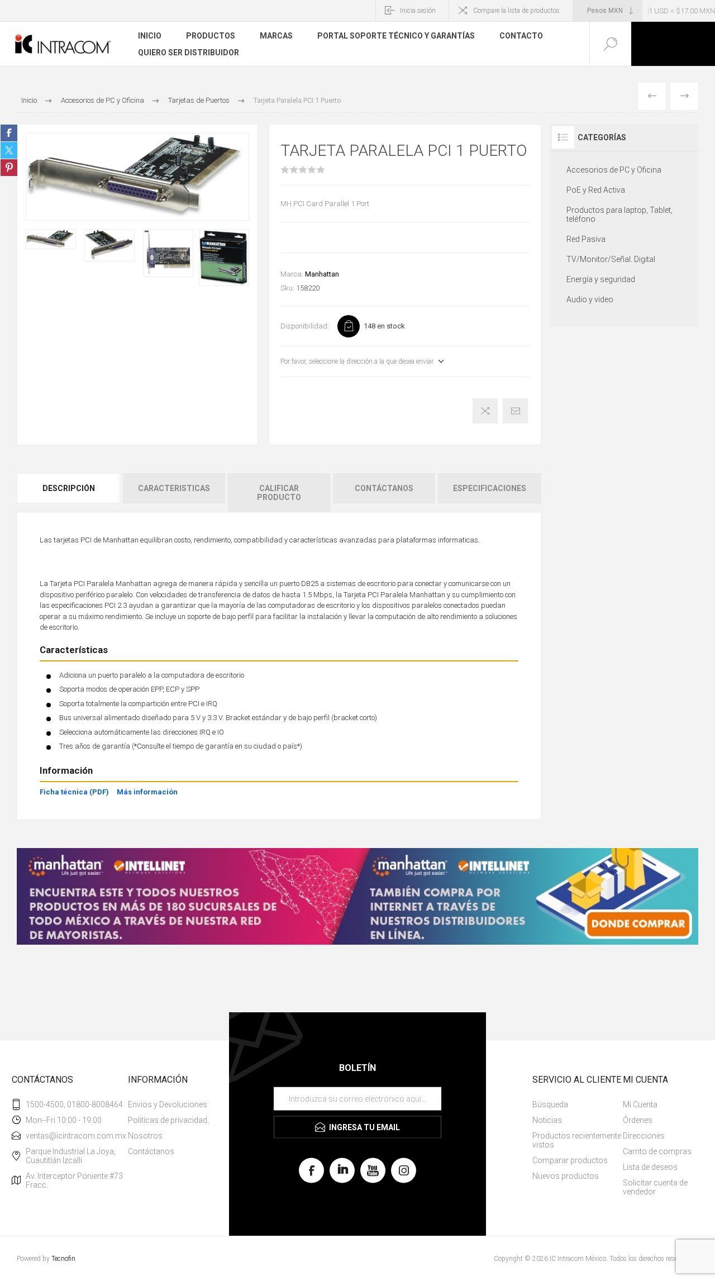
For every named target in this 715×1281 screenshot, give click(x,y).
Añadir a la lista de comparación (485, 410)
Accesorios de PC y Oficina (613, 169)
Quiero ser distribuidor (188, 52)
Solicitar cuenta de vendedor (655, 1187)
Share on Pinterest (9, 167)
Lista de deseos (650, 1167)
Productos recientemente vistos (576, 1140)
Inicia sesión (418, 11)
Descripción (68, 488)
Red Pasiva (586, 239)
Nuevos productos (565, 1176)
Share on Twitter (9, 150)
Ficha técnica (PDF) (74, 792)
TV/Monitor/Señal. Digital (610, 259)
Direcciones (644, 1135)
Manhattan (322, 274)
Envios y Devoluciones (167, 1104)
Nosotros (145, 1135)
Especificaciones (489, 488)
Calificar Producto (279, 493)
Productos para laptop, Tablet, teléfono (619, 214)
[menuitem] (169, 1104)
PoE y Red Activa (595, 189)
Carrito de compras (657, 1151)
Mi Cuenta (640, 1104)
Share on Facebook (9, 133)
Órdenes (637, 1120)
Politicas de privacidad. (168, 1120)
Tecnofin (63, 1259)
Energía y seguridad (600, 279)
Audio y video (589, 299)
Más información (147, 792)
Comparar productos (570, 1160)
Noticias (547, 1120)
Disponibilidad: (304, 326)
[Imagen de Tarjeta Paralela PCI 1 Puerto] (51, 239)
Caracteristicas (174, 488)
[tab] (69, 492)
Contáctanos (384, 488)
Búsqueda (550, 1104)
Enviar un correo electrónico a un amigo (515, 410)
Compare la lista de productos (516, 11)
